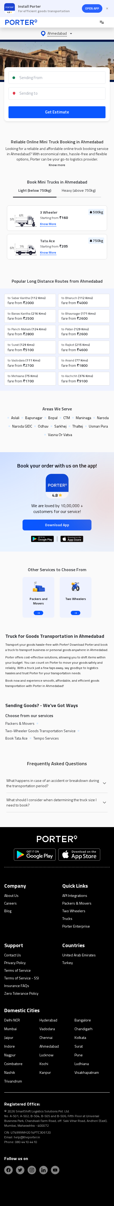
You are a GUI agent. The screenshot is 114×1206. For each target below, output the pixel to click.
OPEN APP (92, 8)
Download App (57, 525)
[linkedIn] (43, 1170)
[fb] (8, 1170)
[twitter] (20, 1170)
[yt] (55, 1170)
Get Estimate (57, 112)
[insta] (32, 1170)
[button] (57, 33)
